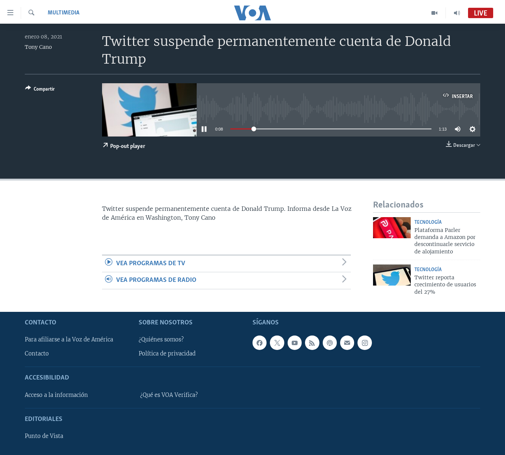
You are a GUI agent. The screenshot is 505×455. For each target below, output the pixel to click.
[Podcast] (330, 343)
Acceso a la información (56, 395)
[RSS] (312, 343)
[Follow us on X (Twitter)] (277, 343)
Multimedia (63, 13)
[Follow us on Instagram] (364, 343)
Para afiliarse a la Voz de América (69, 339)
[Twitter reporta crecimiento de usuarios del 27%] (392, 275)
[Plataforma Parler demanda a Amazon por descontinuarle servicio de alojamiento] (392, 227)
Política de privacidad (167, 353)
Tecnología (428, 222)
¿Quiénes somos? (161, 339)
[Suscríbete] (347, 343)
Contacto (37, 353)
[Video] (434, 12)
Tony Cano (38, 47)
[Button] (40, 90)
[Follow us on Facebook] (260, 343)
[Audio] (457, 12)
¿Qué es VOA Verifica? (169, 395)
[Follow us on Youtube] (295, 343)
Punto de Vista (44, 436)
